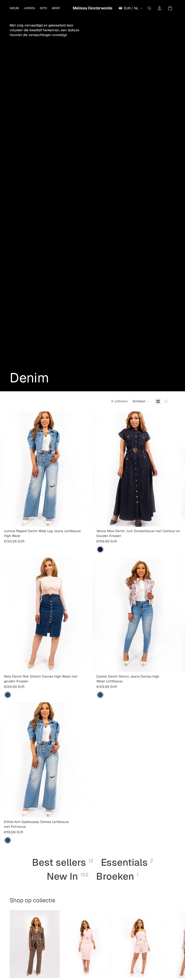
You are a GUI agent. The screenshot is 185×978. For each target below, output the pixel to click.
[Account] (159, 8)
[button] (141, 401)
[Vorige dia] (7, 469)
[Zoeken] (149, 8)
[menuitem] (55, 8)
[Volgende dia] (85, 469)
